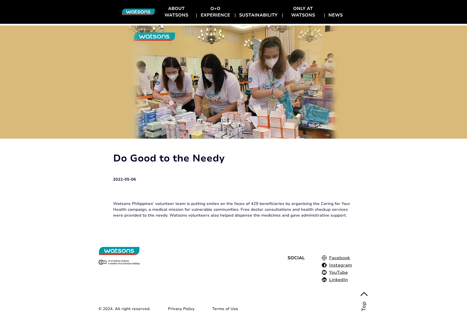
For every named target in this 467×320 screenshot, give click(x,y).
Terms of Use (225, 308)
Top (364, 306)
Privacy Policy (181, 308)
